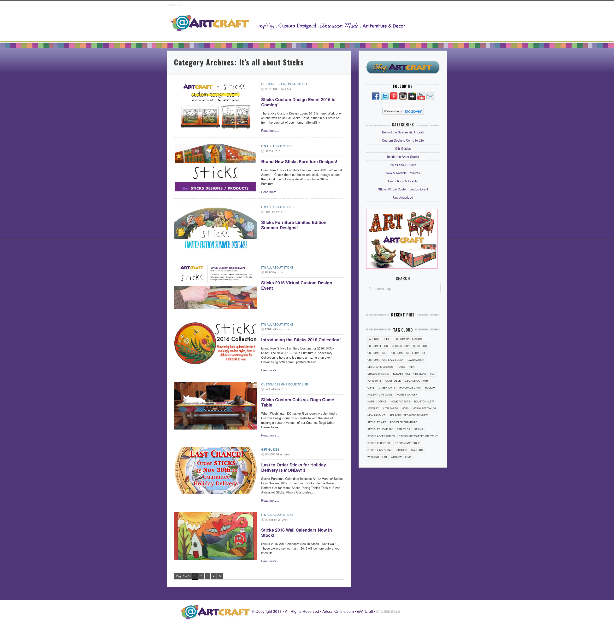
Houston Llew (424, 401)
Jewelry (373, 408)
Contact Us (174, 4)
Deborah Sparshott (381, 366)
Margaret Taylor (425, 408)
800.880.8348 (388, 611)
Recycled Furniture (403, 422)
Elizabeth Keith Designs (409, 373)
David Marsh (415, 359)
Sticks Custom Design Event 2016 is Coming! (298, 102)
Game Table (393, 380)
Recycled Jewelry (380, 429)
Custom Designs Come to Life (284, 84)
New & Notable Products (403, 173)
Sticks (418, 429)
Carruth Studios (378, 339)
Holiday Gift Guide (380, 394)
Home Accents (400, 401)
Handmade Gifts (410, 387)
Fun (432, 373)
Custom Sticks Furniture (408, 353)
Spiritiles (403, 429)
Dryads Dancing (378, 373)
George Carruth (416, 380)
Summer (401, 450)
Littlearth (390, 408)
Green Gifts (387, 387)
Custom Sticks (377, 353)
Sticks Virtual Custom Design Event (403, 189)
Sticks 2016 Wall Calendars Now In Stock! (296, 532)
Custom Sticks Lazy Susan (385, 359)
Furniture (374, 380)
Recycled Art (376, 422)
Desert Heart (408, 366)
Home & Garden (407, 394)
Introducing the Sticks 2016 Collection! (301, 340)
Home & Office (377, 401)
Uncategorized (403, 197)
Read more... (270, 130)
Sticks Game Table (407, 443)
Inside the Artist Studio (403, 156)
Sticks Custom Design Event (418, 436)
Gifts (371, 387)
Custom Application (408, 339)
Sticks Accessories (381, 436)
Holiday (430, 387)
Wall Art (417, 450)
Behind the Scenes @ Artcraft (403, 132)
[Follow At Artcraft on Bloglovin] (403, 111)
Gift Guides (270, 449)
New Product (376, 415)
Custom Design (377, 346)
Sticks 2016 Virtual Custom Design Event (296, 285)
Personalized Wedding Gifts (409, 415)
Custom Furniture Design (409, 346)
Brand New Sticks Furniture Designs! (299, 161)
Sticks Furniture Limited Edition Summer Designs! (293, 225)
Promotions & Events (403, 181)
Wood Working (401, 457)
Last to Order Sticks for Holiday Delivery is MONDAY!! (293, 467)
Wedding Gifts (377, 457)
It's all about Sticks (277, 146)
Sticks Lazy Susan (379, 450)
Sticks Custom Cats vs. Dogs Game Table (297, 402)
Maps (405, 408)
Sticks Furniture (379, 443)
